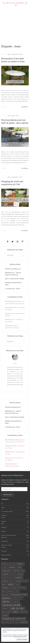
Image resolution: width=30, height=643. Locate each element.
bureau (12, 567)
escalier (18, 581)
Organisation (4, 541)
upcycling (10, 622)
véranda (24, 622)
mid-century (22, 587)
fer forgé (25, 580)
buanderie (4, 567)
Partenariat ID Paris (19, 595)
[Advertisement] (15, 25)
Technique (4, 551)
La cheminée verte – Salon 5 (12, 288)
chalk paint (6, 571)
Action (4, 563)
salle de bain (17, 608)
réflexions (5, 608)
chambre (5, 574)
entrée (11, 580)
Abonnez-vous (7, 494)
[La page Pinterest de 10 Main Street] (22, 242)
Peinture (3, 547)
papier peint (5, 594)
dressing (5, 581)
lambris (17, 584)
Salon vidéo (24, 611)
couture (11, 577)
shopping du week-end (13, 618)
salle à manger (6, 611)
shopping (5, 615)
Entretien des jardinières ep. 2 (13, 268)
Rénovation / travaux (6, 545)
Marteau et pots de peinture (8, 535)
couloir (4, 577)
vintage (16, 622)
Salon (15, 612)
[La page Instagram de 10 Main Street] (17, 242)
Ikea (3, 584)
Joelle (8, 54)
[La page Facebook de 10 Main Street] (7, 242)
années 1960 (11, 563)
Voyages (3, 531)
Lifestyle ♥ (4, 515)
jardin (10, 584)
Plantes (3, 517)
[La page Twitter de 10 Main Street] (12, 242)
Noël (3, 591)
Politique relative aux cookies (19, 636)
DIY (2, 503)
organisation (10, 591)
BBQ (2, 523)
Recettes (3, 521)
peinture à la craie (17, 598)
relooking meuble (11, 605)
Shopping (3, 527)
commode (19, 574)
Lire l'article (25, 106)
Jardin (2, 507)
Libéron (5, 588)
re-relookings (15, 601)
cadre (19, 567)
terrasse (4, 622)
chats (12, 574)
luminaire (13, 587)
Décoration (4, 537)
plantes (6, 601)
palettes (17, 591)
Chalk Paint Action (18, 570)
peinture (6, 598)
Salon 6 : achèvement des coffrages (14, 278)
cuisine (18, 577)
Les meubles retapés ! (7, 511)
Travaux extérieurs (6, 555)
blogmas (20, 564)
